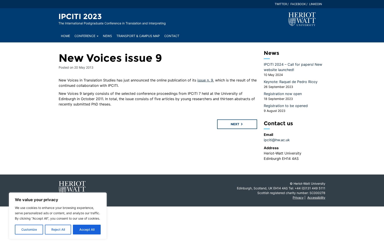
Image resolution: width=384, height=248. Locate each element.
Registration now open (283, 93)
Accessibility (316, 197)
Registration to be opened (286, 105)
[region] (58, 215)
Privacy (298, 197)
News (107, 36)
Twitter (281, 4)
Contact (171, 36)
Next (235, 124)
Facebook (298, 4)
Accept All (86, 229)
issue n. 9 (205, 80)
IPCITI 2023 (80, 16)
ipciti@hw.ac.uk (277, 140)
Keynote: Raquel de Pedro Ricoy (291, 81)
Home (65, 36)
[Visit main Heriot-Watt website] (302, 19)
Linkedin (315, 4)
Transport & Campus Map (138, 36)
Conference (85, 36)
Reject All (58, 229)
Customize (29, 229)
